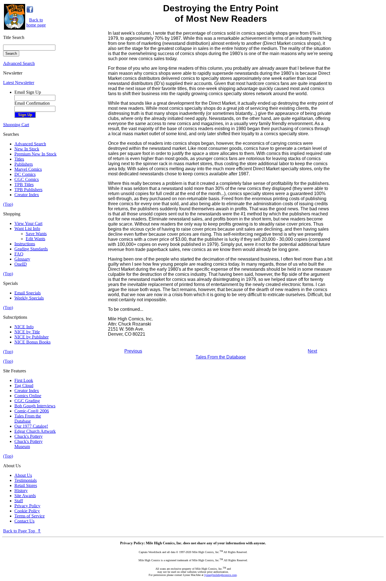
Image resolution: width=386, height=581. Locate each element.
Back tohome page (36, 22)
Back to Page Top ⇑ (22, 530)
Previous (133, 351)
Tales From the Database (221, 357)
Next (312, 351)
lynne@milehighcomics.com (220, 574)
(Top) (8, 204)
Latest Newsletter (18, 82)
